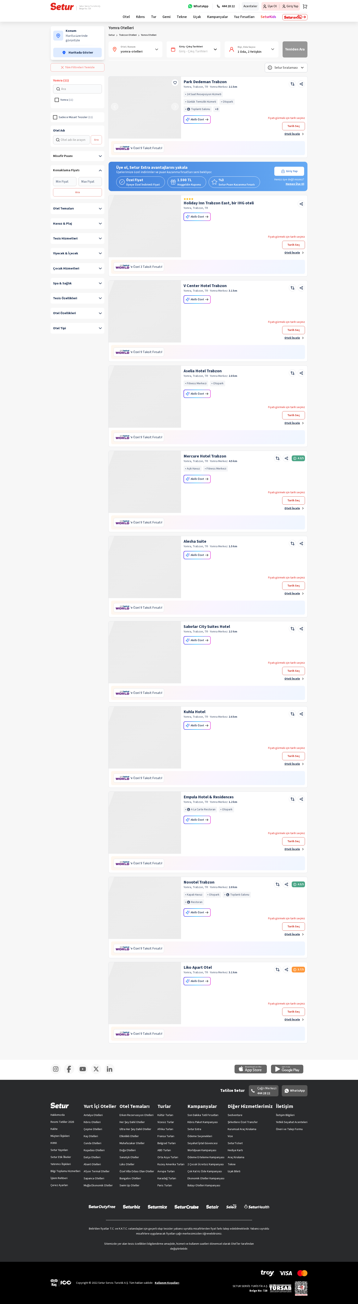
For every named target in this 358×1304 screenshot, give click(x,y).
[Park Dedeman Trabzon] (145, 108)
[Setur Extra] (294, 17)
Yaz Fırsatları (244, 16)
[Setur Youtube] (84, 1073)
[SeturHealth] (256, 1207)
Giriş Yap (292, 171)
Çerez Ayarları (59, 1185)
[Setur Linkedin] (111, 1073)
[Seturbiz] (131, 1207)
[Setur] (62, 6)
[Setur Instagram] (57, 1073)
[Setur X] (97, 1073)
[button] (286, 67)
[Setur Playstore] (289, 1073)
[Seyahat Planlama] (303, 6)
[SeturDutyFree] (102, 1207)
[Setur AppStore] (253, 1073)
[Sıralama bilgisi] (269, 67)
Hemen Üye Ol (295, 184)
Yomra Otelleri (148, 35)
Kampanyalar (217, 16)
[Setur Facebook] (70, 1073)
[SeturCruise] (186, 1207)
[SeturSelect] (231, 1207)
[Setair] (212, 1207)
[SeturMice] (157, 1207)
